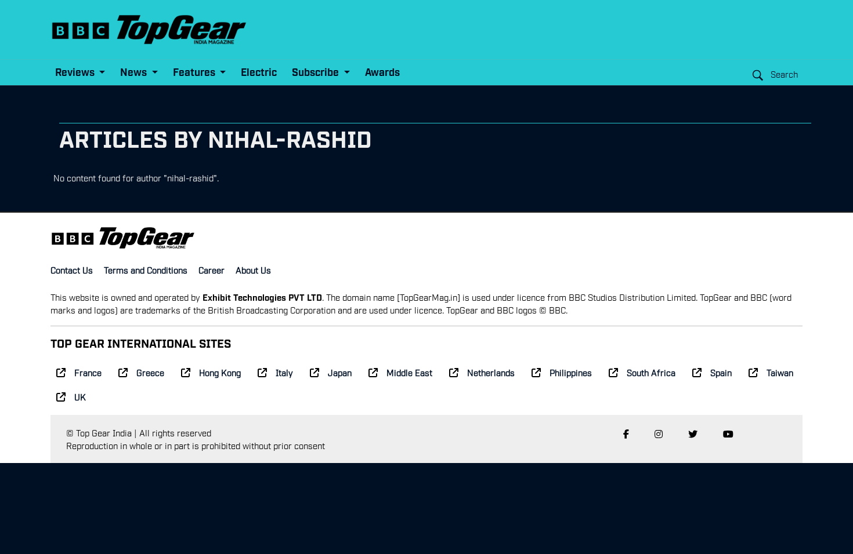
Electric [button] (259, 71)
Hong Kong (220, 372)
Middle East (409, 372)
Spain (721, 372)
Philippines (571, 372)
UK (80, 396)
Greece (150, 372)
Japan (340, 372)
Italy (284, 372)
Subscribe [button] (316, 71)
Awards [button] (382, 71)
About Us (253, 269)
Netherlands (491, 372)
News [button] (134, 71)
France (88, 372)
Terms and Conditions (145, 269)
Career (211, 269)
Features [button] (195, 71)
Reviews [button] (76, 71)
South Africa (651, 372)
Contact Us (71, 269)
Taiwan (780, 372)
